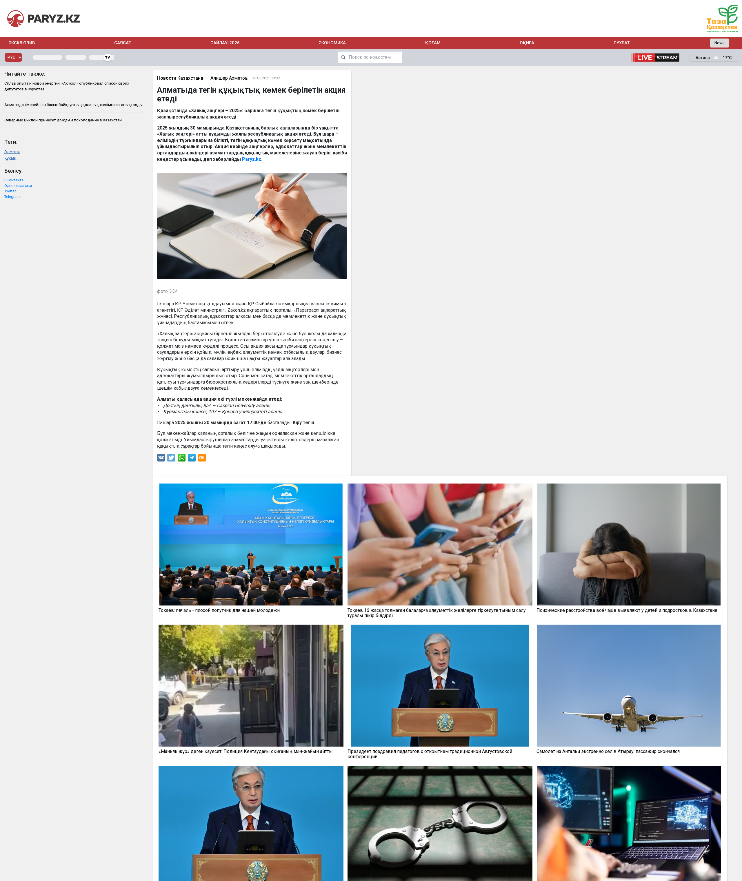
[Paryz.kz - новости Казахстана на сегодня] (43, 18)
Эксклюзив (22, 42)
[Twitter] (171, 459)
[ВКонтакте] (161, 459)
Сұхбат (622, 42)
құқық (10, 158)
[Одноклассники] (202, 459)
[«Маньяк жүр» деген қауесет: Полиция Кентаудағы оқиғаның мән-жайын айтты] (251, 686)
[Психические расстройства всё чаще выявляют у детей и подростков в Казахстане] (629, 544)
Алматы (12, 151)
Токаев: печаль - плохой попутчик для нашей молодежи (219, 610)
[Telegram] (192, 459)
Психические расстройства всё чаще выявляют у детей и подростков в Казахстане (627, 610)
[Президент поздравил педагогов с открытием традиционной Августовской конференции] (440, 686)
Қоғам (433, 42)
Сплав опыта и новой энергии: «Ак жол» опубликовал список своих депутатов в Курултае (66, 86)
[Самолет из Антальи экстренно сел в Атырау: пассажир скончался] (629, 686)
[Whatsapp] (182, 459)
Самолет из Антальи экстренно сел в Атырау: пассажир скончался (608, 751)
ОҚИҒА (527, 42)
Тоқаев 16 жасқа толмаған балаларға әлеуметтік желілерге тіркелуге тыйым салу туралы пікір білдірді (437, 613)
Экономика (332, 42)
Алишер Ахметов (229, 78)
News (719, 43)
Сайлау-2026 (225, 42)
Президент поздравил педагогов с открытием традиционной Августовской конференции (430, 754)
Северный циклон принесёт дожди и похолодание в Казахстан (63, 120)
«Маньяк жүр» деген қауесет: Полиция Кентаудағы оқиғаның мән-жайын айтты (246, 751)
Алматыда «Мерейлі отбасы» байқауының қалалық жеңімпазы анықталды (73, 104)
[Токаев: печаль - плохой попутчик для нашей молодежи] (251, 544)
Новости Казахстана (180, 78)
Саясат (122, 42)
